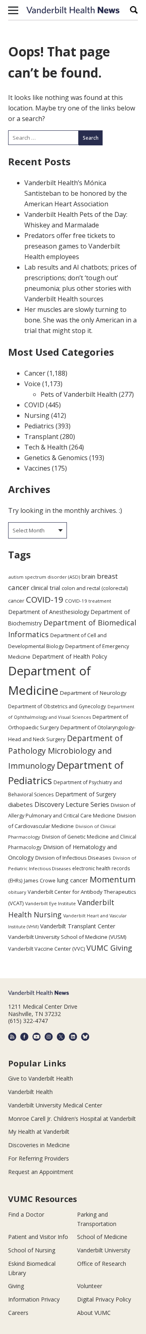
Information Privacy (34, 1299)
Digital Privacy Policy (104, 1299)
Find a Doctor (26, 1214)
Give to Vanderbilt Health (40, 1078)
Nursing (36, 415)
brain (88, 576)
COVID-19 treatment (88, 601)
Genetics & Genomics (56, 457)
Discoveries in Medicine (39, 1145)
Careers (18, 1313)
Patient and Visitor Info (38, 1237)
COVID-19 (44, 599)
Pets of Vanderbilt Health (79, 394)
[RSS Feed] (12, 1037)
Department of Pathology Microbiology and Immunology (65, 752)
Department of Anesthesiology (48, 612)
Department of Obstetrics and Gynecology (57, 706)
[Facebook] (24, 1037)
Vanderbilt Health (30, 1092)
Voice (32, 383)
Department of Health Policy (69, 656)
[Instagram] (49, 1037)
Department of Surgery (85, 794)
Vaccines (37, 468)
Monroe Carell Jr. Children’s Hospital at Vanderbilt (72, 1118)
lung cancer (72, 880)
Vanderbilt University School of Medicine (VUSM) (67, 937)
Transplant (41, 436)
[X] (61, 1037)
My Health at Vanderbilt (38, 1131)
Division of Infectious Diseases (73, 857)
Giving (16, 1286)
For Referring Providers (38, 1158)
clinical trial (45, 588)
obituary (17, 892)
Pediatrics (39, 426)
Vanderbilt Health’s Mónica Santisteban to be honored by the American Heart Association (75, 193)
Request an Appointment (40, 1172)
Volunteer (89, 1286)
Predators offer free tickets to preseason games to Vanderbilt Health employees (72, 246)
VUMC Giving (109, 948)
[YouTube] (36, 1037)
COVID (34, 404)
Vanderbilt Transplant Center (77, 926)
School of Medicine (102, 1237)
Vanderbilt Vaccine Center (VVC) (46, 948)
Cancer (34, 373)
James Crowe (40, 880)
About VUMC (94, 1313)
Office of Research (101, 1263)
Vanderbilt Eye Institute (50, 903)
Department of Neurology (93, 692)
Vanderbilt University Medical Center (55, 1105)
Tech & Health (45, 447)
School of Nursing (31, 1250)
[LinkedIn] (73, 1037)
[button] (13, 10)
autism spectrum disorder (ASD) (44, 577)
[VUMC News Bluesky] (85, 1037)
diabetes (20, 804)
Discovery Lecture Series (71, 804)
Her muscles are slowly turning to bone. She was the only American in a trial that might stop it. (80, 320)
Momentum (112, 879)
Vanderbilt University (103, 1250)
